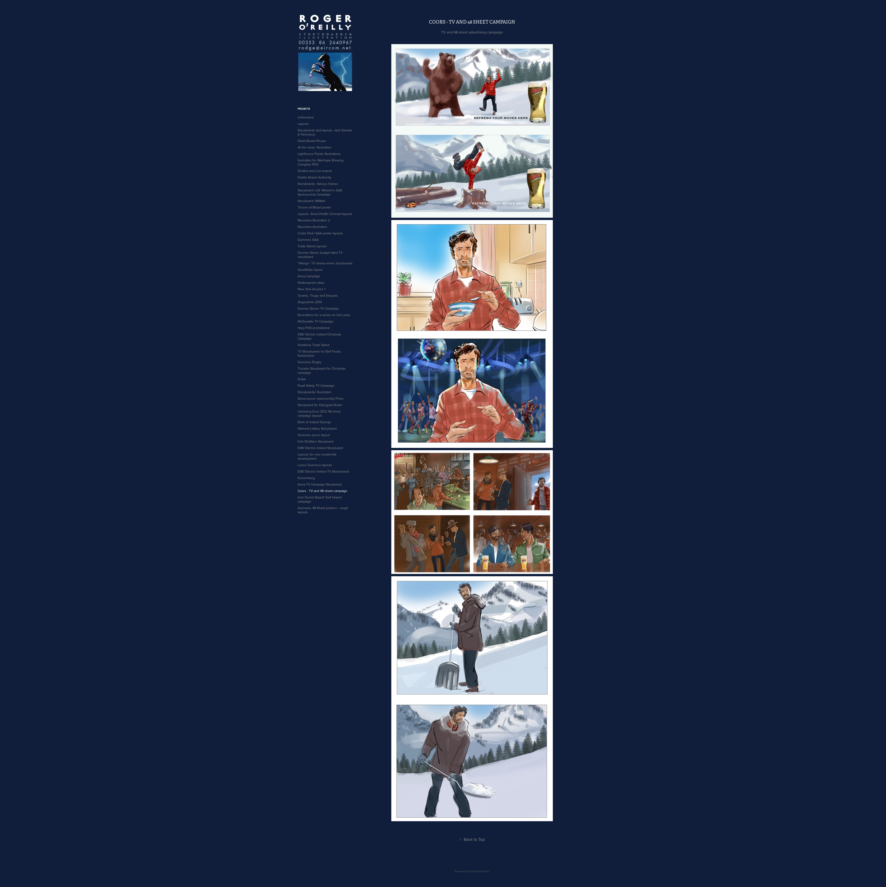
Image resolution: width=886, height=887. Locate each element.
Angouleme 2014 (310, 302)
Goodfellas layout (310, 269)
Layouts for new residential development (317, 456)
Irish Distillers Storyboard (315, 441)
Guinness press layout (314, 435)
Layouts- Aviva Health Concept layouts (325, 213)
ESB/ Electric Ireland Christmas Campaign (319, 336)
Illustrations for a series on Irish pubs (324, 315)
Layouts (303, 123)
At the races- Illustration (314, 147)
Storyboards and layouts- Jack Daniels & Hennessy (325, 132)
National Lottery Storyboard (317, 428)
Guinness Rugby (309, 362)
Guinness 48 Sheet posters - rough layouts (323, 510)
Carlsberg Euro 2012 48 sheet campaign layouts (319, 413)
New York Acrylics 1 (311, 289)
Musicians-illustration (312, 226)
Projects (304, 109)
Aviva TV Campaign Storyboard (320, 484)
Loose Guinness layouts (315, 465)
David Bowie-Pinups (312, 141)
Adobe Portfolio (479, 871)
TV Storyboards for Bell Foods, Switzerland (319, 353)
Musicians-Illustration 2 (314, 220)
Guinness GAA (308, 239)
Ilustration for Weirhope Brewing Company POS (321, 162)
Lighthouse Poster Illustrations (319, 153)
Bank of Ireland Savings (314, 422)
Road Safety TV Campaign (316, 385)
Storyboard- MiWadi (311, 201)
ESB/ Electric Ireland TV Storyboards (323, 471)
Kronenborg (306, 478)
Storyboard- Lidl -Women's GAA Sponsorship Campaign (320, 192)
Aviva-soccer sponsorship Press (321, 398)
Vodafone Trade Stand (313, 345)
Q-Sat (301, 379)
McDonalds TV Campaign (315, 321)
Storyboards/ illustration (314, 392)
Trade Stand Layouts (312, 246)
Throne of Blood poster (314, 207)
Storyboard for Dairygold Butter (320, 405)
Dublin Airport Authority (314, 177)
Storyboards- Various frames (318, 183)
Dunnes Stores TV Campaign (318, 308)
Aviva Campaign (309, 276)
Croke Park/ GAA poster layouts (320, 233)
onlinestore (306, 117)
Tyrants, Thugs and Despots (318, 295)
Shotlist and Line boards (315, 171)
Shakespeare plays (311, 282)
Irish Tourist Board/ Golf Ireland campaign (320, 499)
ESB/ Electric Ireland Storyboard (320, 448)
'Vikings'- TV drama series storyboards (325, 263)
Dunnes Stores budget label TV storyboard (320, 254)
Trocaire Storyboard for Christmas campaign (322, 370)
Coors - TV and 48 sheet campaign (322, 491)
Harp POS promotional (313, 328)
